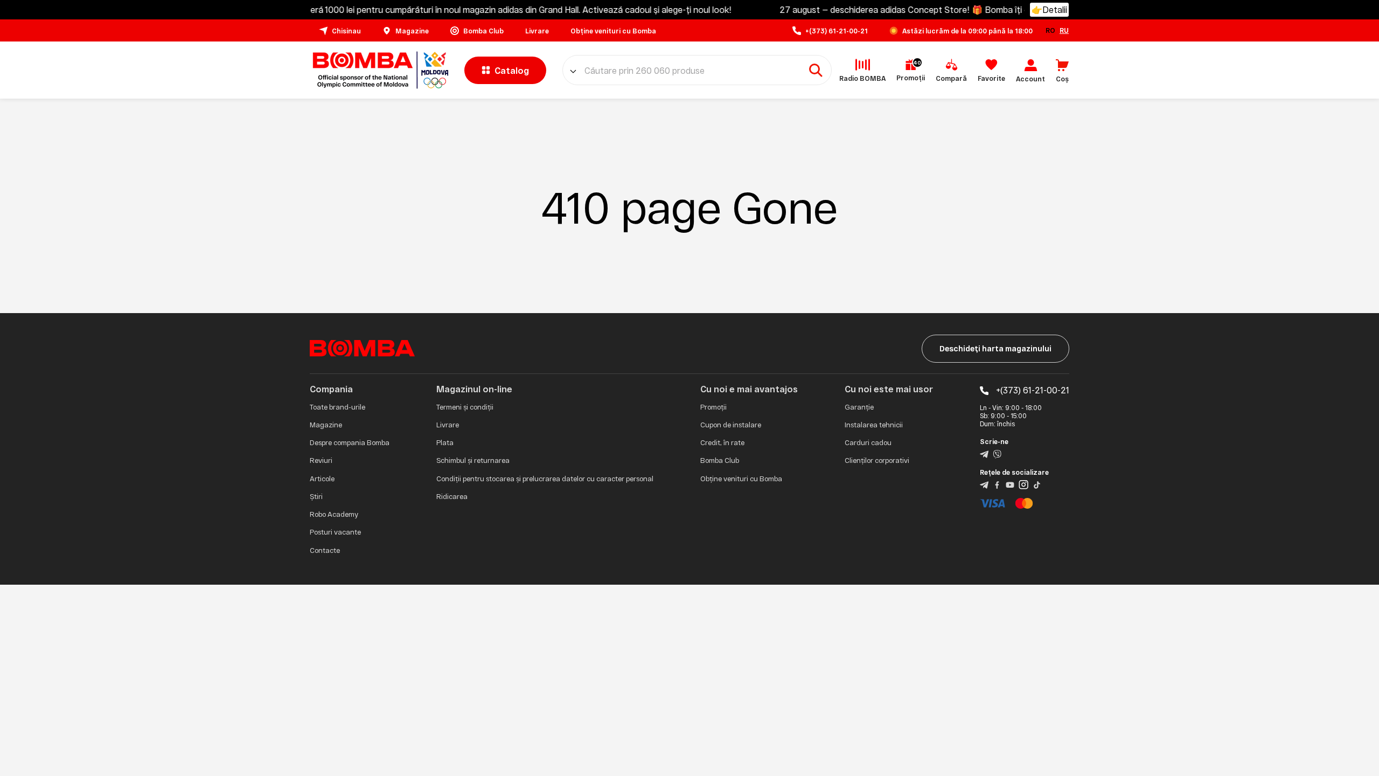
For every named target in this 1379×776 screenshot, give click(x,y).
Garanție (859, 407)
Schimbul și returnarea (473, 460)
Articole (322, 478)
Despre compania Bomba (349, 442)
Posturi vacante (335, 532)
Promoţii (713, 407)
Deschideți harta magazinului (995, 348)
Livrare (447, 424)
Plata (445, 442)
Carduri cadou (868, 442)
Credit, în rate (722, 442)
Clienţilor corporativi (877, 460)
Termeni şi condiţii (464, 407)
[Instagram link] (1023, 484)
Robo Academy (334, 514)
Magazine (326, 424)
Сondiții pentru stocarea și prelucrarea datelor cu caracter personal (544, 478)
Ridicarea (452, 496)
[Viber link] (997, 453)
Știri (316, 496)
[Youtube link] (1010, 484)
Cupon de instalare (730, 424)
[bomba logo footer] (362, 347)
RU (1064, 30)
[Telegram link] (984, 453)
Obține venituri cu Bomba (741, 478)
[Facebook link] (997, 484)
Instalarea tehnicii (874, 424)
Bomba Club (719, 460)
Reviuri (321, 460)
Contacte (325, 550)
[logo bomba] (379, 70)
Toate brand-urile (337, 407)
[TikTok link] (1037, 484)
